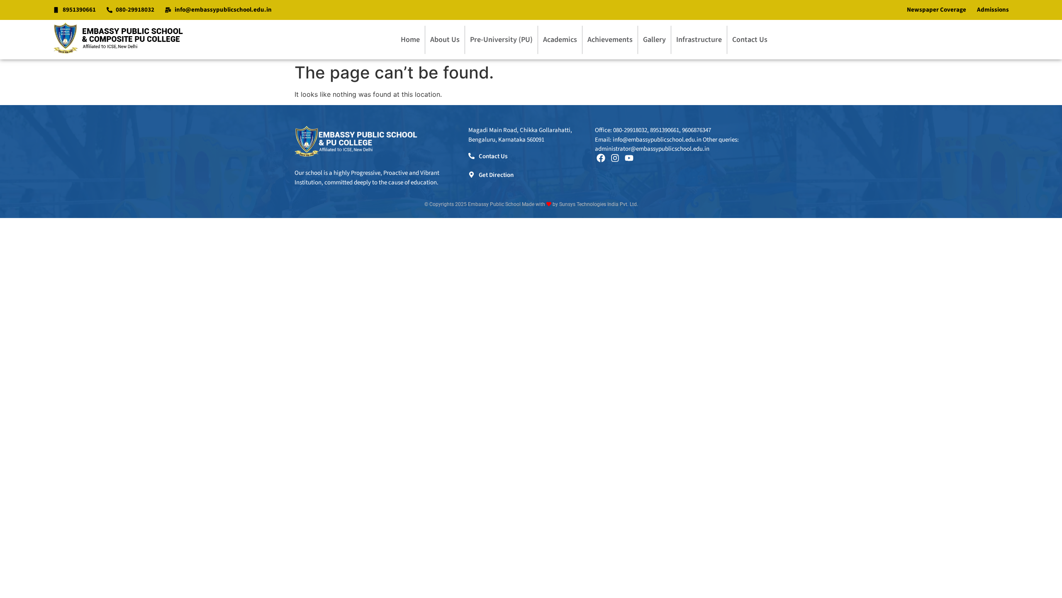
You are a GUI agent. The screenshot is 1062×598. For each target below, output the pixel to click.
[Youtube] (629, 158)
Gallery (654, 39)
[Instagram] (615, 158)
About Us (445, 39)
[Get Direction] (471, 175)
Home (410, 39)
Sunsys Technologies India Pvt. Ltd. (598, 204)
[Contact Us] (471, 156)
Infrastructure (699, 39)
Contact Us (749, 39)
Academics (560, 39)
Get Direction (496, 175)
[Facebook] (601, 158)
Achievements (610, 39)
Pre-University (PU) (501, 39)
